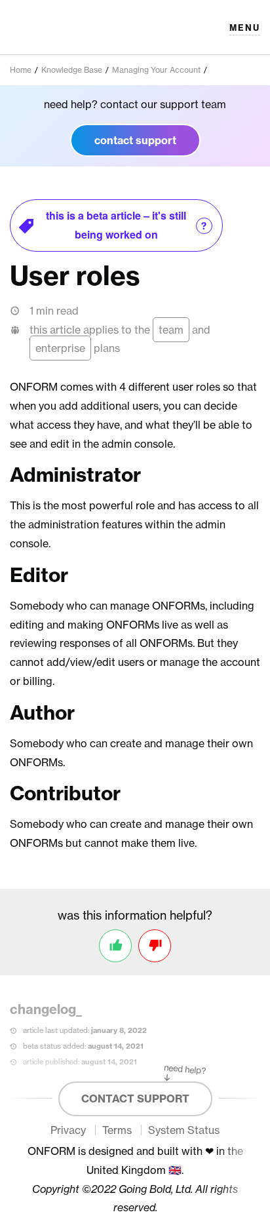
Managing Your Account (156, 70)
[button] (244, 27)
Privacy (68, 1130)
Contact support (135, 1098)
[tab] (116, 225)
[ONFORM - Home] (56, 27)
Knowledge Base (71, 70)
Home (20, 70)
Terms (117, 1130)
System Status (184, 1130)
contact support (135, 140)
